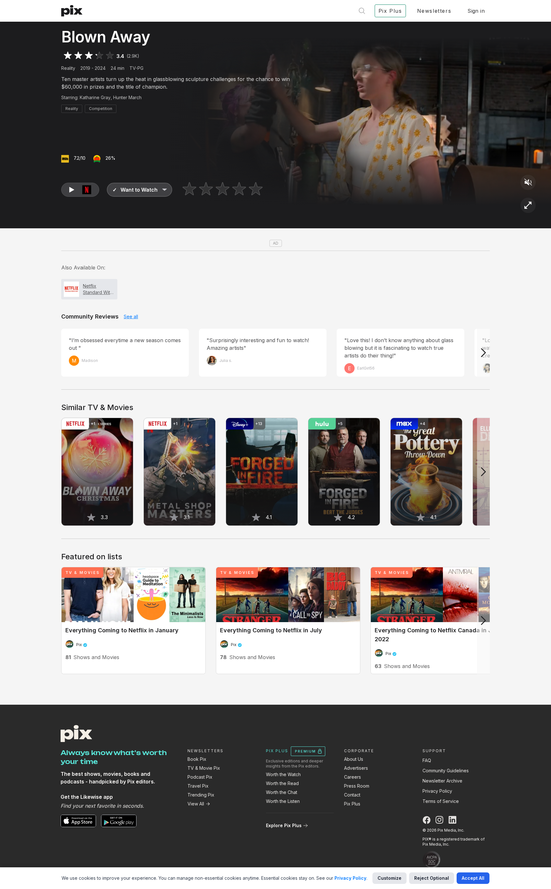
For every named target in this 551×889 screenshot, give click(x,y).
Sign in (476, 11)
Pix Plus (352, 803)
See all (131, 316)
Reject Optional (431, 878)
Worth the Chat (281, 792)
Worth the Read (282, 783)
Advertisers (356, 768)
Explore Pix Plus (284, 825)
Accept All (473, 878)
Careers (352, 777)
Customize (389, 878)
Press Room (356, 786)
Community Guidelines (445, 770)
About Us (353, 759)
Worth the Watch (283, 774)
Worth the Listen (283, 801)
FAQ (426, 760)
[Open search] (362, 11)
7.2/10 (79, 158)
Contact (352, 794)
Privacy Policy (437, 791)
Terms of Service (440, 801)
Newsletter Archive (442, 780)
